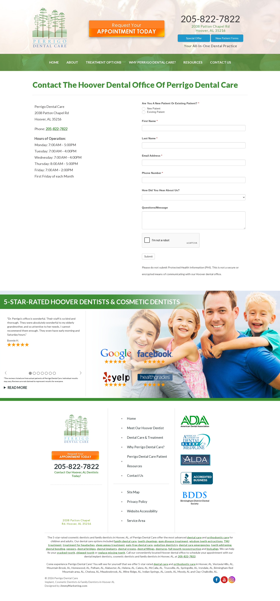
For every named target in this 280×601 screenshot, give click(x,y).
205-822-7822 (210, 18)
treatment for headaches (79, 545)
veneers (71, 548)
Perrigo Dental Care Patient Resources (147, 461)
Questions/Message (155, 207)
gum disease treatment (173, 541)
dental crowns (127, 548)
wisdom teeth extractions (206, 541)
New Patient (153, 108)
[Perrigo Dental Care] (49, 46)
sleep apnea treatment (110, 545)
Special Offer (194, 38)
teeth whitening (221, 545)
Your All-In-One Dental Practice (210, 46)
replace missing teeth (111, 552)
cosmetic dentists (123, 556)
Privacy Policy (137, 502)
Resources (192, 62)
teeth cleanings (147, 541)
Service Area (136, 521)
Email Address (152, 155)
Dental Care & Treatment (145, 437)
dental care (194, 537)
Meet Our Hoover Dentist (145, 428)
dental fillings (145, 548)
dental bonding (55, 548)
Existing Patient (155, 112)
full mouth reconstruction (184, 548)
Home (54, 62)
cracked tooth (66, 552)
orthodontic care (218, 537)
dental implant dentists (98, 556)
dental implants (107, 548)
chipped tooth (85, 552)
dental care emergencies (194, 545)
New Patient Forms (227, 38)
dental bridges (86, 548)
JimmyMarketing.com (73, 585)
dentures (161, 548)
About (72, 62)
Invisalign (212, 548)
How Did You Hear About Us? (161, 190)
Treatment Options (103, 62)
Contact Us (220, 62)
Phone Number (152, 172)
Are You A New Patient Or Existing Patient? (170, 103)
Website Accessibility (142, 511)
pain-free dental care (139, 545)
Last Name (149, 138)
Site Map (133, 492)
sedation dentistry (166, 545)
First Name (150, 121)
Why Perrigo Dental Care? (152, 62)
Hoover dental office (173, 552)
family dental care (125, 541)
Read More (17, 387)
